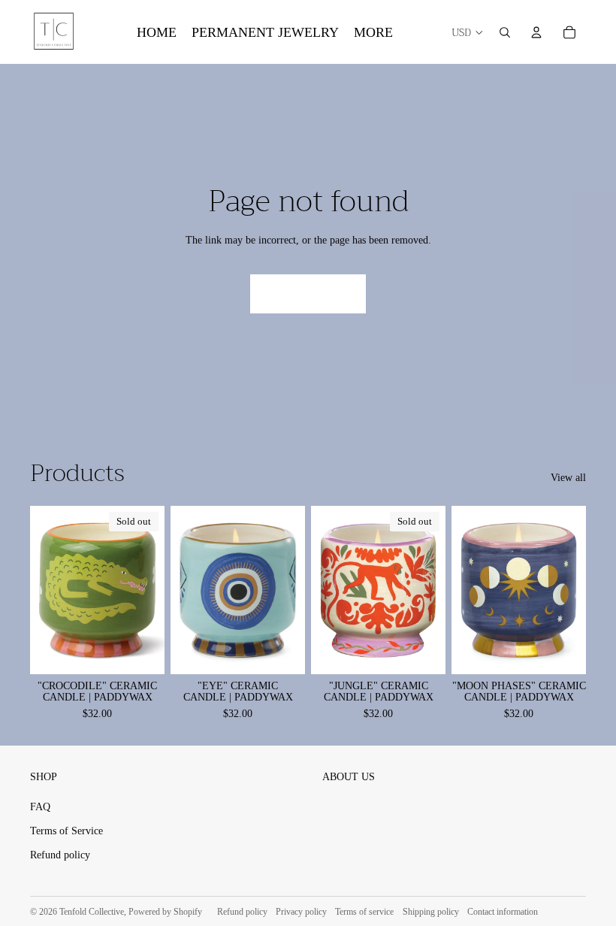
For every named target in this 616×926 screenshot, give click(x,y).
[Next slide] (293, 589)
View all (568, 477)
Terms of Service (66, 831)
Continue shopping (308, 293)
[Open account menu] (536, 32)
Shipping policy (431, 911)
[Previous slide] (182, 589)
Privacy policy (301, 911)
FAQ (40, 807)
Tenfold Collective (91, 911)
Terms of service (364, 911)
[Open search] (504, 32)
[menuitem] (373, 32)
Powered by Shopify (165, 911)
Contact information (502, 911)
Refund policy (60, 855)
